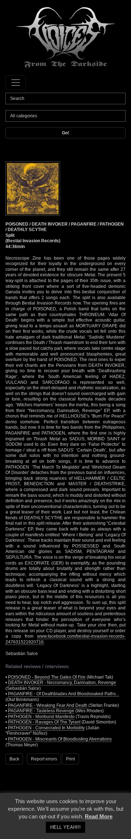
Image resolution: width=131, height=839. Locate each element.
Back (14, 759)
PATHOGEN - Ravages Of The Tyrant (44, 722)
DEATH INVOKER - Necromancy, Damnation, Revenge (62, 682)
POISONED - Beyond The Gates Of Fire (47, 677)
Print (70, 759)
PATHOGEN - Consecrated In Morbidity (46, 727)
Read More (98, 816)
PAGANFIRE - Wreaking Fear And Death (47, 705)
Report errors (44, 759)
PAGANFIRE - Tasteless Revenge (41, 710)
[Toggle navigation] (15, 82)
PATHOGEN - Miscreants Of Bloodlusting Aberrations (60, 739)
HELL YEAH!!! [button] (65, 827)
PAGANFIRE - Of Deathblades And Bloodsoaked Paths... (63, 693)
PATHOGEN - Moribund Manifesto (41, 716)
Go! (65, 132)
